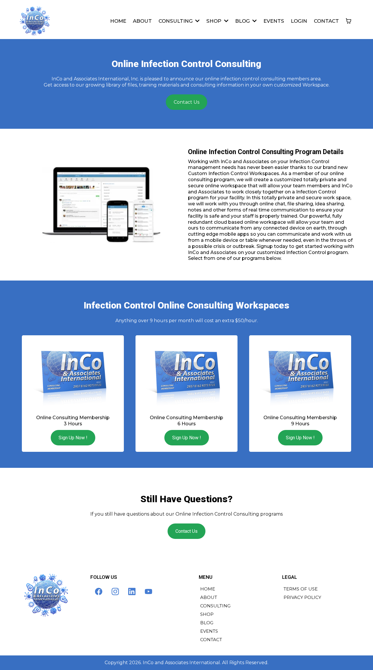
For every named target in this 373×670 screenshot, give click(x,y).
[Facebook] (98, 591)
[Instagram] (115, 591)
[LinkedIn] (132, 591)
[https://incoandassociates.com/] (35, 21)
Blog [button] (243, 21)
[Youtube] (148, 591)
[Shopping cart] (348, 21)
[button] (197, 21)
